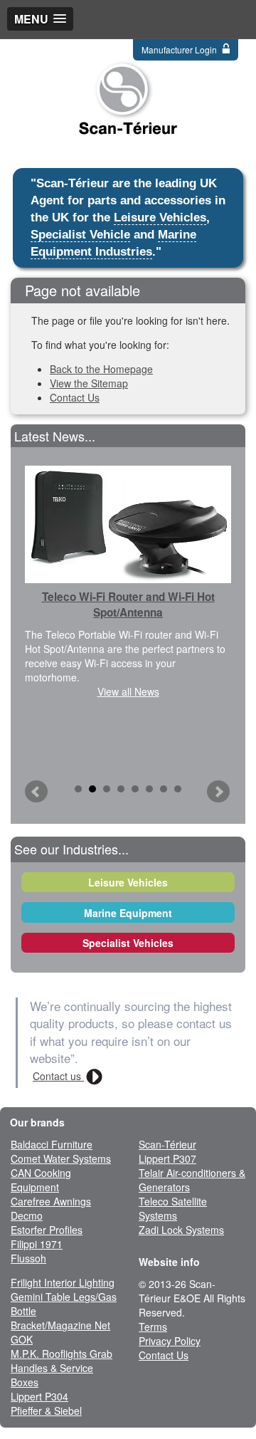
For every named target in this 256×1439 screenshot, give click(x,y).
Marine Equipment (128, 913)
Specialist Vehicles (128, 943)
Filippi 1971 (37, 1244)
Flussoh (28, 1258)
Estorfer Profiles (46, 1230)
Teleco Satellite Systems (173, 1208)
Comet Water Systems (61, 1158)
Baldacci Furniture (51, 1144)
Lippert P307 (167, 1158)
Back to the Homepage (101, 369)
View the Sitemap (89, 383)
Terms (153, 1326)
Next (219, 791)
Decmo (27, 1215)
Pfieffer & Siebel (46, 1410)
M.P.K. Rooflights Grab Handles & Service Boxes (61, 1367)
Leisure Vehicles (160, 217)
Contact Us (75, 397)
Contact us (58, 1076)
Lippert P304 (39, 1396)
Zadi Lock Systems (181, 1230)
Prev (37, 791)
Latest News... (54, 436)
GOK (22, 1339)
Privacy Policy (170, 1341)
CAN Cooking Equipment (41, 1180)
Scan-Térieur (167, 1144)
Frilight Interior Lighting (62, 1282)
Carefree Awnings (51, 1201)
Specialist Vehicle (80, 234)
